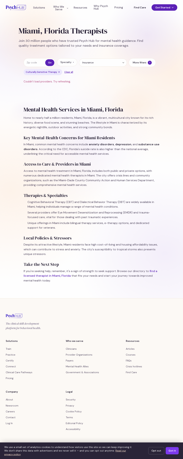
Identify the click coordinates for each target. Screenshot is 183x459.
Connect (11, 366)
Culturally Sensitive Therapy (43, 72)
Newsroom (12, 405)
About (9, 399)
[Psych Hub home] (16, 7)
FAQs (129, 360)
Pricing (118, 7)
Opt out (156, 450)
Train (8, 348)
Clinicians (71, 348)
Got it (172, 450)
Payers (69, 360)
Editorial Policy (74, 423)
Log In (9, 423)
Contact (11, 417)
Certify (10, 360)
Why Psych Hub (101, 7)
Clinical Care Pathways (19, 372)
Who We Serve (58, 8)
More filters (141, 62)
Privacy (70, 405)
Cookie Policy (74, 411)
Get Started (162, 7)
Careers (10, 411)
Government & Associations (82, 372)
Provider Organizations (79, 354)
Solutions (39, 7)
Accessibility (73, 429)
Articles (130, 348)
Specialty (67, 62)
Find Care (140, 7)
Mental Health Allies (77, 366)
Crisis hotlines (134, 366)
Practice (10, 354)
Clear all (68, 72)
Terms (69, 417)
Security (71, 399)
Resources (80, 7)
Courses (130, 354)
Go (49, 62)
